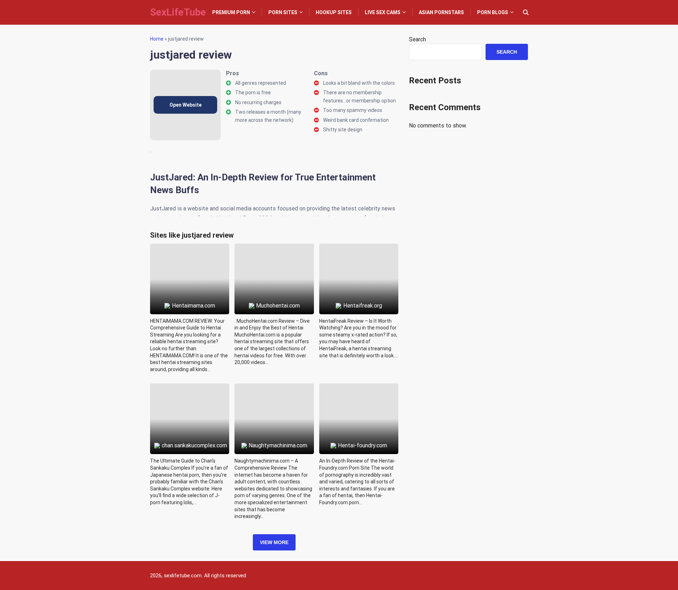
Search (417, 39)
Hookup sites (334, 12)
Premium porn (231, 12)
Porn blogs (492, 12)
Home (156, 39)
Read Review (189, 263)
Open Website (186, 105)
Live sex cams (382, 12)
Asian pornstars (441, 12)
